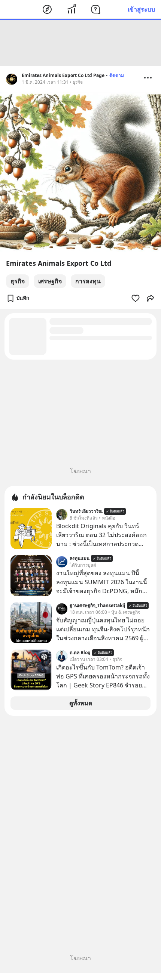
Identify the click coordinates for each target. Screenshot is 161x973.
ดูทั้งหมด (80, 703)
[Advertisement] (80, 43)
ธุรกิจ (17, 281)
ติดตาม (116, 75)
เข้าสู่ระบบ (141, 9)
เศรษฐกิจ (50, 281)
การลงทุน (88, 281)
